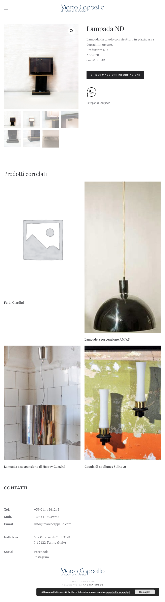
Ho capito (144, 592)
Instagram (41, 557)
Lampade (104, 103)
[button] (6, 8)
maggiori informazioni (118, 592)
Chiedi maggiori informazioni (115, 74)
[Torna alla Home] (83, 8)
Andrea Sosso (93, 585)
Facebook (41, 551)
